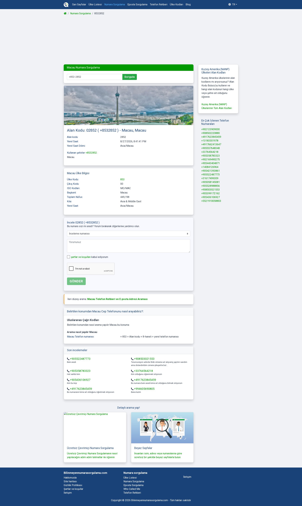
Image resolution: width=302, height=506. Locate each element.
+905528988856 (210, 185)
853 (122, 179)
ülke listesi (95, 4)
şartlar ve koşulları (81, 257)
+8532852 (92, 152)
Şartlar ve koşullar (73, 488)
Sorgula (129, 76)
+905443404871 (210, 163)
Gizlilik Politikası (73, 485)
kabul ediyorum (89, 257)
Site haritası (70, 481)
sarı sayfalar (79, 4)
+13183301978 (209, 140)
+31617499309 (209, 178)
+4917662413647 (211, 144)
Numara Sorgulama (80, 13)
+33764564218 (143, 371)
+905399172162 (210, 193)
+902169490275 (210, 159)
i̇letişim (187, 476)
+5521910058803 (211, 200)
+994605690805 (144, 388)
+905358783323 (80, 371)
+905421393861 (210, 170)
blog (188, 4)
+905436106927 (80, 379)
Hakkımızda (70, 477)
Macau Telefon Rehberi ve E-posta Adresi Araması (117, 299)
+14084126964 (209, 167)
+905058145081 (210, 182)
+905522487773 (80, 358)
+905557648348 (210, 148)
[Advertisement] (151, 40)
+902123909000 (210, 129)
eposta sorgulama (137, 4)
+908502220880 (210, 133)
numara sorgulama (114, 4)
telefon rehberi (158, 4)
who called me (131, 488)
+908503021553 (144, 358)
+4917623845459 (145, 379)
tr (233, 4)
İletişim (68, 492)
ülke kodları (176, 4)
